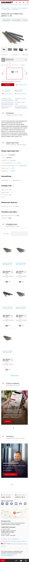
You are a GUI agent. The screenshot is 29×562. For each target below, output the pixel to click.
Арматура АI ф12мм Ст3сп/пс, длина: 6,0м (8, 307)
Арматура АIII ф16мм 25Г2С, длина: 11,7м (21, 263)
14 (12, 192)
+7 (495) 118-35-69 (9, 468)
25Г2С (13, 168)
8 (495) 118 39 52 (6, 497)
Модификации (6, 20)
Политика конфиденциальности (9, 554)
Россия (19, 163)
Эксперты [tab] (10, 436)
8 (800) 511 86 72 (20, 497)
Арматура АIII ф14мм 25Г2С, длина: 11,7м (7, 263)
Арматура (12, 160)
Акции (2, 560)
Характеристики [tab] (12, 143)
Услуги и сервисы (16, 20)
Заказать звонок (7, 470)
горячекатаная (22, 165)
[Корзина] (23, 2)
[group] (14, 38)
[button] (26, 50)
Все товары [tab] (6, 233)
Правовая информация (7, 555)
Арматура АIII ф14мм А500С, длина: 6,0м (7, 351)
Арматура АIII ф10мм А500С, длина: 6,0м (21, 307)
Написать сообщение (10, 474)
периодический (16, 180)
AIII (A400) (16, 206)
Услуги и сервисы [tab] (12, 383)
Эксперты (25, 20)
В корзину (7, 84)
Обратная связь (21, 495)
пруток (13, 171)
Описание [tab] (10, 113)
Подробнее (7, 421)
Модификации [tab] (11, 224)
